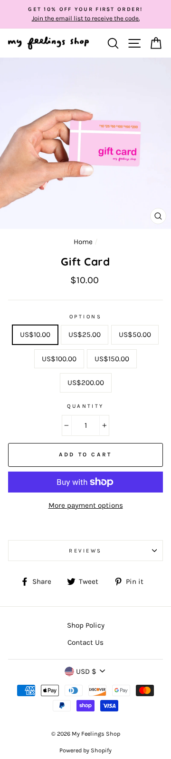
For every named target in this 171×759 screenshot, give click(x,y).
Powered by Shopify (85, 750)
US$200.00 (85, 382)
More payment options (85, 505)
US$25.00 (84, 334)
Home (83, 241)
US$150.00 (112, 359)
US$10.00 (35, 334)
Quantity (85, 406)
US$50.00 (135, 334)
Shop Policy (85, 625)
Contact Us (85, 642)
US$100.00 (59, 359)
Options (85, 316)
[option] (85, 14)
